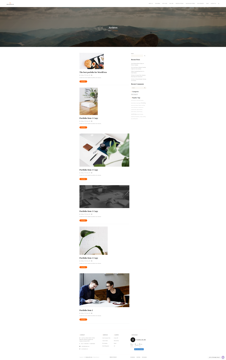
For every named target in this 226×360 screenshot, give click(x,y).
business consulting (142, 105)
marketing (133, 114)
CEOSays (82, 75)
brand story (133, 105)
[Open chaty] (223, 357)
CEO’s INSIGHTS (200, 3)
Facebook (132, 357)
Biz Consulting (104, 343)
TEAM (207, 3)
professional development (135, 116)
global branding (139, 111)
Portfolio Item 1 (86, 310)
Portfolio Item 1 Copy (88, 118)
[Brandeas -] (10, 3)
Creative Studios (105, 340)
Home (109, 30)
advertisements (133, 100)
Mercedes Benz (116, 340)
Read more (83, 81)
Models (115, 343)
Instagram (144, 357)
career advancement (134, 107)
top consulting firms (134, 118)
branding (143, 103)
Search (132, 53)
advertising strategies (139, 100)
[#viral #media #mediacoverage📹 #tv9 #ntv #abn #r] (132, 345)
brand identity (133, 103)
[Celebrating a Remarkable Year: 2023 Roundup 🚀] (137, 345)
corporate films (133, 109)
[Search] (145, 88)
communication (140, 107)
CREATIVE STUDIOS (179, 3)
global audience (133, 111)
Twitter (138, 357)
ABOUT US (151, 3)
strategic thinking (143, 116)
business (136, 105)
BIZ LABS (171, 3)
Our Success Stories (190, 3)
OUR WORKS (157, 3)
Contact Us (213, 3)
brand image (138, 103)
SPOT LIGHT (164, 3)
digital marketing (139, 109)
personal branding (140, 114)
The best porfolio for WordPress (93, 72)
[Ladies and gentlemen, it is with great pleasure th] (141, 345)
